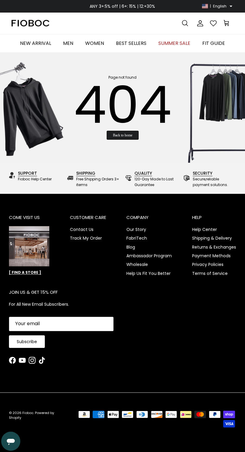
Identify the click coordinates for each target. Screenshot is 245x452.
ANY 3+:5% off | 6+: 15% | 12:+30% (122, 6)
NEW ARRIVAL (35, 43)
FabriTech (136, 238)
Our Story (136, 229)
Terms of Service (210, 273)
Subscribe (27, 342)
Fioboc (27, 412)
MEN (68, 43)
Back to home (122, 135)
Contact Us (82, 229)
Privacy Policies (207, 264)
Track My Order (86, 238)
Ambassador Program (149, 256)
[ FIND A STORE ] (25, 272)
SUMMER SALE (174, 43)
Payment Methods (211, 256)
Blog (130, 247)
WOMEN (94, 43)
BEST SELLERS (131, 43)
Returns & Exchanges (214, 247)
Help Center (204, 229)
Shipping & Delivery (212, 238)
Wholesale (137, 264)
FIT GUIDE (213, 43)
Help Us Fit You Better (148, 273)
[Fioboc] (30, 23)
